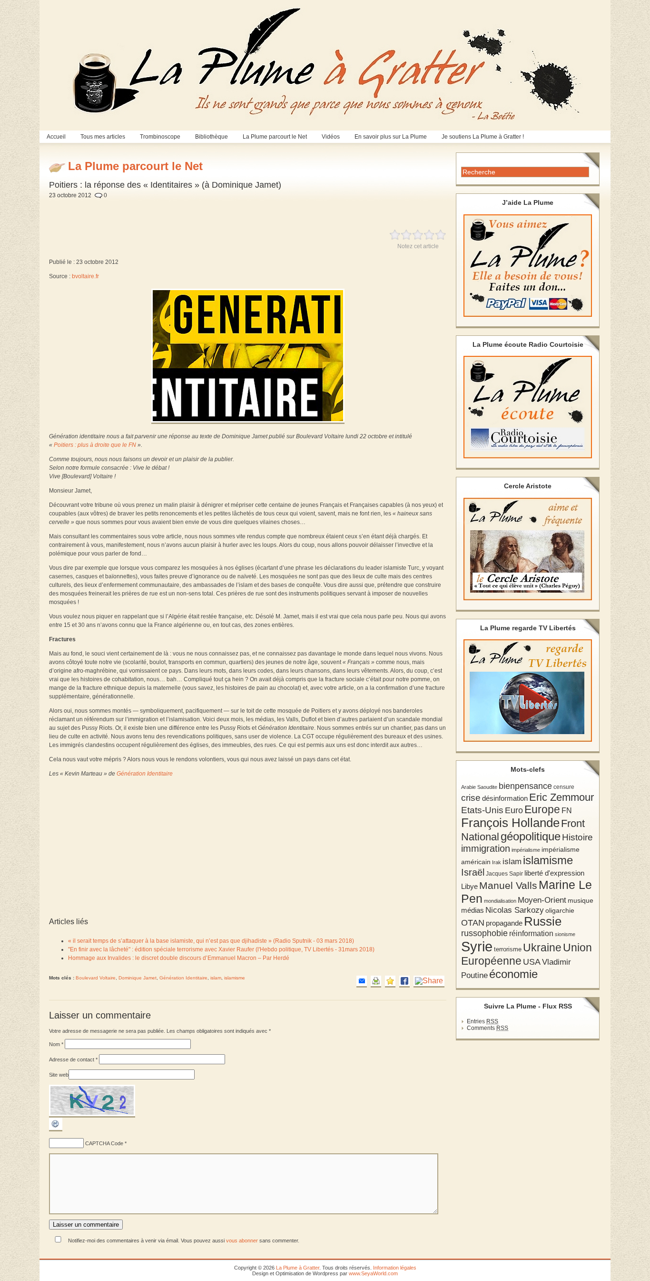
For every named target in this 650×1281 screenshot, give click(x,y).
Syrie (476, 946)
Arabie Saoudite (479, 787)
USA (532, 962)
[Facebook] (404, 982)
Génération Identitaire (145, 773)
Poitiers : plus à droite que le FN (95, 445)
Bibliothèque (211, 136)
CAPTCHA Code (104, 1143)
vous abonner (242, 1240)
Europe (542, 810)
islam (215, 977)
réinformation (531, 933)
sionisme (565, 934)
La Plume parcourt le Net (275, 136)
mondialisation (500, 901)
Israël (472, 872)
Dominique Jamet (137, 977)
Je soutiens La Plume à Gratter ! (483, 136)
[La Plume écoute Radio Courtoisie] (527, 407)
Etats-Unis (482, 810)
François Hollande (510, 822)
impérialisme (526, 850)
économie (513, 974)
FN (566, 810)
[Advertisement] (277, 208)
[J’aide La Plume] (527, 265)
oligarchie (559, 910)
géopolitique (531, 836)
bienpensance (525, 786)
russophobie (484, 933)
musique (580, 900)
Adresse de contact (73, 1059)
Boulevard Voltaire (96, 977)
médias (472, 910)
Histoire (577, 837)
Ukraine (542, 948)
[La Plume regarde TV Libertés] (527, 690)
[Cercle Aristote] (527, 549)
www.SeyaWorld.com (373, 1273)
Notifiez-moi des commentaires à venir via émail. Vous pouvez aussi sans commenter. (183, 1240)
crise (471, 797)
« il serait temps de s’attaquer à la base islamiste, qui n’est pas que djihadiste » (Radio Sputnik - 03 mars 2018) (211, 941)
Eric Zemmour (561, 797)
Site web (59, 1075)
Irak (496, 862)
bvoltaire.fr (85, 276)
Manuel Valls (508, 885)
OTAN (472, 923)
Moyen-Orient (542, 900)
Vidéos (331, 136)
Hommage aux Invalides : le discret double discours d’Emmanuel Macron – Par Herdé (178, 958)
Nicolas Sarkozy (514, 910)
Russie (542, 921)
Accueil (56, 136)
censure (563, 787)
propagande (504, 923)
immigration (485, 848)
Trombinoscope (160, 136)
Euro (514, 810)
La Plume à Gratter (297, 1268)
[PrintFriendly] (376, 982)
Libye (469, 886)
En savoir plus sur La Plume (391, 136)
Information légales (394, 1268)
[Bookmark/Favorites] (390, 982)
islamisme (234, 977)
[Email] (362, 982)
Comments (487, 1028)
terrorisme (508, 949)
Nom (56, 1044)
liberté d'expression (554, 873)
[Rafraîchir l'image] (55, 1129)
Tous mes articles (102, 136)
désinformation (505, 798)
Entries (482, 1021)
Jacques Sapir (504, 873)
